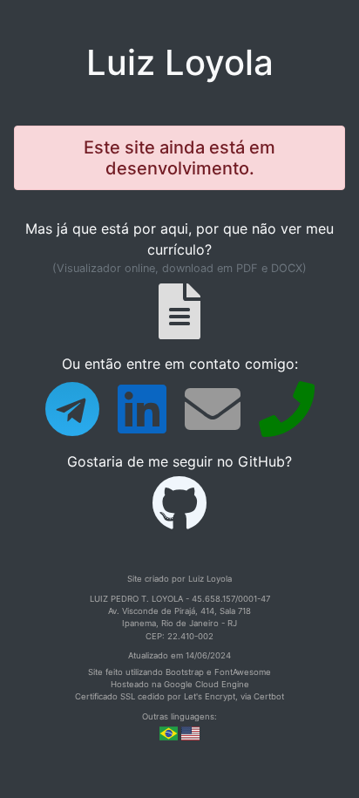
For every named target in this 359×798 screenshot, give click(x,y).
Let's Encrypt (209, 696)
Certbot (269, 696)
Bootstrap (185, 672)
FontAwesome (242, 672)
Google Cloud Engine (206, 684)
